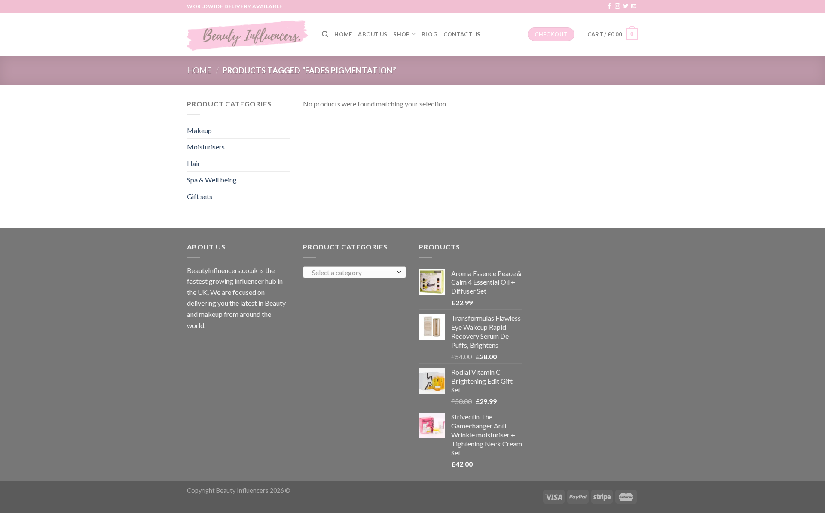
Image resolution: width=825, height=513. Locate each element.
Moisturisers (206, 147)
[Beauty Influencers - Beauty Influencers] (248, 34)
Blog (429, 34)
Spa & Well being (212, 180)
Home (343, 34)
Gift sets (199, 196)
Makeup (199, 130)
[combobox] (354, 272)
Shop (401, 34)
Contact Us (462, 34)
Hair (193, 163)
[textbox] (353, 273)
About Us (372, 34)
